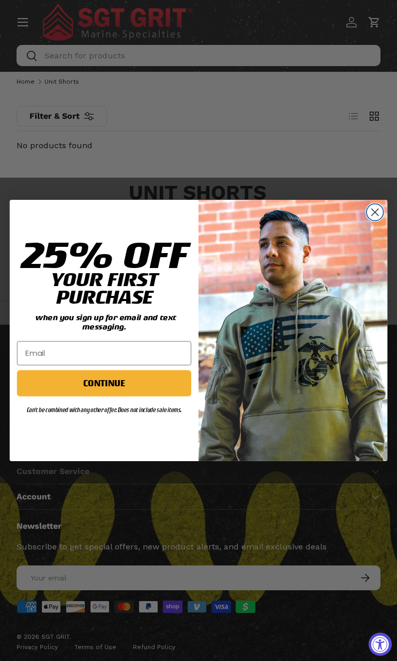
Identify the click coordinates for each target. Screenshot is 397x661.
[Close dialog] (375, 212)
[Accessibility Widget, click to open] (380, 644)
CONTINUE (104, 382)
